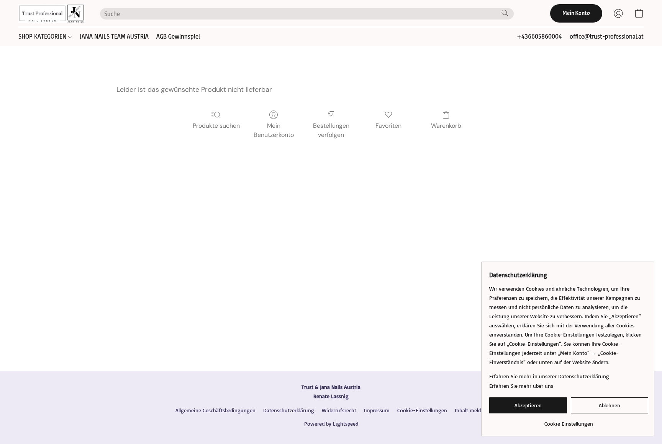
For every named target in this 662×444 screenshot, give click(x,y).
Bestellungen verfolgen (331, 130)
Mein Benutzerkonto (274, 130)
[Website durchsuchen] (505, 13)
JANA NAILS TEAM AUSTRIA (114, 36)
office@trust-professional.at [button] (607, 36)
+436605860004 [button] (539, 36)
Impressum (377, 410)
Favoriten (388, 126)
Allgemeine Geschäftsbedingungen (215, 410)
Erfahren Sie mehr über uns (521, 385)
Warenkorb (446, 126)
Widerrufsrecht (339, 410)
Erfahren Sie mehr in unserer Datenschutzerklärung (549, 376)
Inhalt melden (471, 410)
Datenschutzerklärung (288, 410)
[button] (51, 13)
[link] (568, 420)
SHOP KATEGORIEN (43, 36)
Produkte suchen (216, 126)
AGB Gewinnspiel (178, 36)
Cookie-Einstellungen (422, 410)
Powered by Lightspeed (331, 423)
